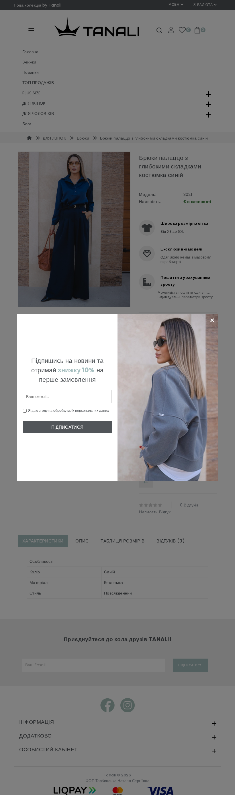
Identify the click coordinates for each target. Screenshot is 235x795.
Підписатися (67, 427)
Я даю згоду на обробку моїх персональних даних (68, 410)
